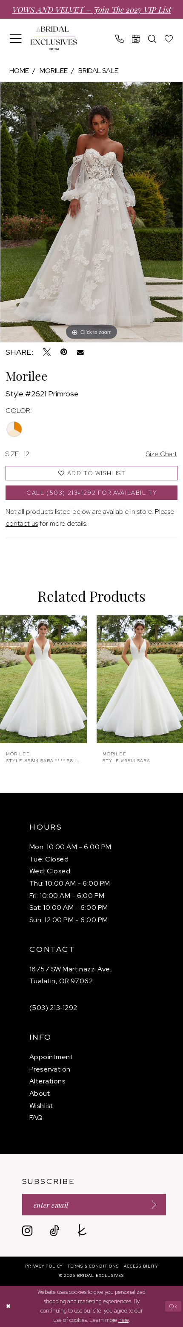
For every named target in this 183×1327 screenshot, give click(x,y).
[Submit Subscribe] (151, 1205)
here (123, 1320)
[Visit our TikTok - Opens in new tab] (54, 1231)
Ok (173, 1306)
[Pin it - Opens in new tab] (63, 352)
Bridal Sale (98, 70)
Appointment (51, 1056)
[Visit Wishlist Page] (169, 39)
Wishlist (41, 1105)
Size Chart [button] (161, 453)
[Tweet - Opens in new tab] (47, 352)
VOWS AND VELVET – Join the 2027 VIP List (91, 9)
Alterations (47, 1081)
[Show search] (152, 39)
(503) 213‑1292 (53, 1007)
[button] (16, 39)
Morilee (54, 70)
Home (19, 70)
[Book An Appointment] (136, 39)
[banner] (53, 39)
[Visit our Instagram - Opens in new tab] (27, 1231)
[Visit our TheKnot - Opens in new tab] (82, 1231)
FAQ (36, 1117)
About (39, 1093)
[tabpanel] (91, 212)
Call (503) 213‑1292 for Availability (91, 493)
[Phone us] (120, 39)
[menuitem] (16, 39)
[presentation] (43, 679)
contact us (22, 523)
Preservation (50, 1069)
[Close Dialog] (8, 1306)
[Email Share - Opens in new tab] (80, 352)
